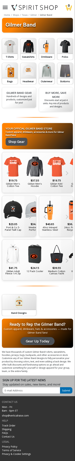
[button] (5, 7)
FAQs (5, 433)
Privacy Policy (9, 446)
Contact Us (8, 436)
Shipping (6, 429)
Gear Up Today (37, 341)
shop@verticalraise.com (15, 415)
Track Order (8, 425)
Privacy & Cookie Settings (16, 454)
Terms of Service (11, 450)
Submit (66, 390)
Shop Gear (16, 141)
